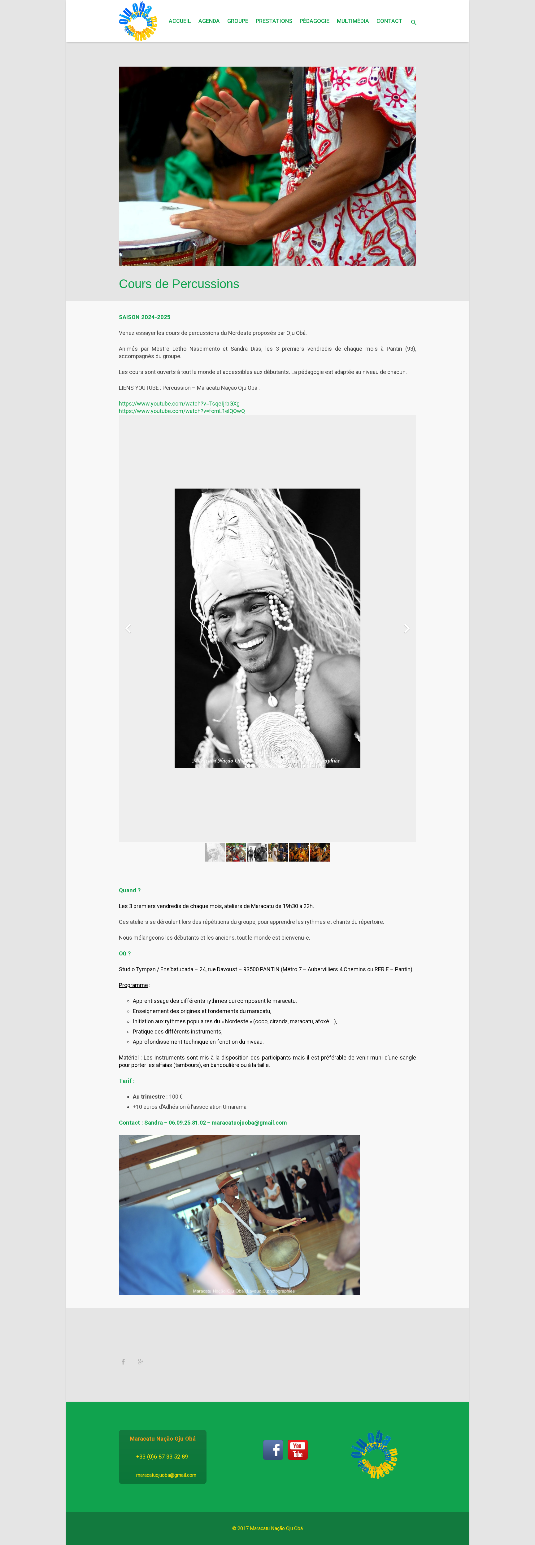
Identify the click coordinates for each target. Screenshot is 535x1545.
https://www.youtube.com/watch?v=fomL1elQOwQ (182, 411)
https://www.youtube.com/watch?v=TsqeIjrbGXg (179, 403)
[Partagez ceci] (125, 1362)
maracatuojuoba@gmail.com (166, 1475)
